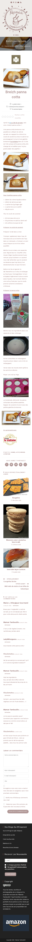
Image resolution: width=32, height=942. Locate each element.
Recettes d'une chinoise (10, 848)
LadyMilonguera (9, 639)
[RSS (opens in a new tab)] (21, 2)
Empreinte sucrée (9, 835)
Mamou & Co (7, 843)
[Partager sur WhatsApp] (25, 464)
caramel (13, 452)
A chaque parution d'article (16, 865)
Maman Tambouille (11, 622)
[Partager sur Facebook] (11, 464)
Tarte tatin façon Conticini (16, 570)
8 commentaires (17, 109)
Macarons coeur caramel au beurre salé (16, 541)
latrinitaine (6, 454)
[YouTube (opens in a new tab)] (18, 2)
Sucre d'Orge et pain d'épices (12, 831)
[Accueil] (2, 46)
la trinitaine (14, 142)
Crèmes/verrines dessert (16, 107)
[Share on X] (7, 464)
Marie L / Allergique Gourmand (15, 603)
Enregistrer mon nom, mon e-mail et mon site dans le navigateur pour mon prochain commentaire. (15, 791)
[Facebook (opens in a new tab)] (11, 2)
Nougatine (16, 498)
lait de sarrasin (20, 452)
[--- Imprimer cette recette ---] (16, 59)
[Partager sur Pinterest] (16, 464)
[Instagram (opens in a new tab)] (16, 2)
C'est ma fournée (8, 839)
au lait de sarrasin (16, 123)
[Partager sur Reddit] (20, 464)
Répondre (16, 605)
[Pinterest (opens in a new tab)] (14, 2)
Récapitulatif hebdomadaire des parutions (16, 868)
